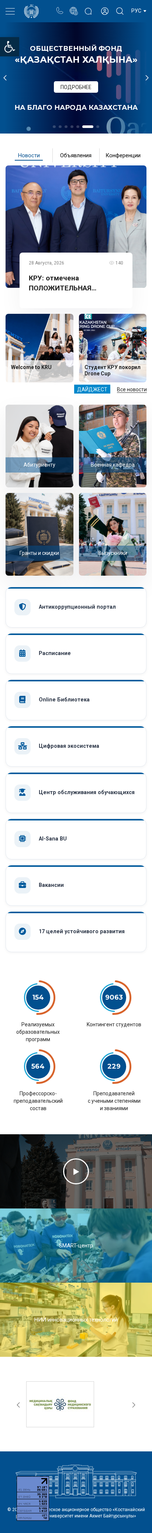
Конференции (123, 155)
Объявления (75, 155)
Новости (29, 155)
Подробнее (76, 87)
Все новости (132, 389)
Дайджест (92, 389)
